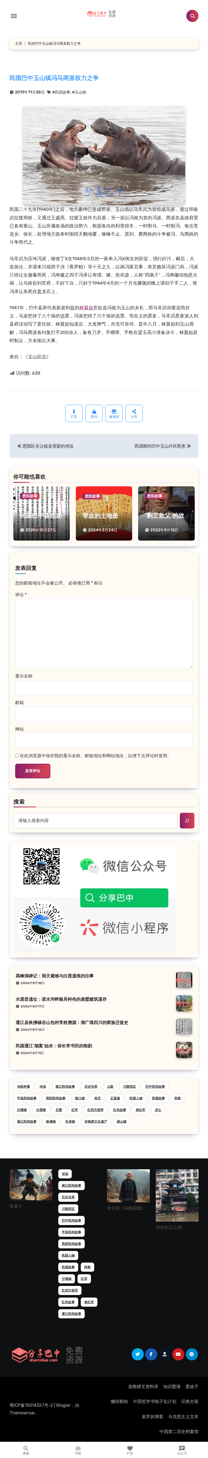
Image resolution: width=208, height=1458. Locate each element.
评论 (21, 594)
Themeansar (22, 1412)
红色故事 (119, 1110)
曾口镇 (80, 1098)
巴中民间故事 (155, 1086)
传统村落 (23, 1086)
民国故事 (158, 1098)
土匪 (110, 1086)
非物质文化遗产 (95, 1121)
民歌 (177, 1098)
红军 (75, 1110)
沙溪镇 (22, 1110)
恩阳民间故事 (56, 1098)
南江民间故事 (65, 1086)
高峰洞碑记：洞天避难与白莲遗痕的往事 (55, 976)
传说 (43, 1086)
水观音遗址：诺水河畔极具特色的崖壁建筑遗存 (61, 999)
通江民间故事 (27, 1121)
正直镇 (115, 1098)
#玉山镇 (79, 92)
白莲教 (41, 1110)
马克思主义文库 (183, 1416)
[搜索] (187, 820)
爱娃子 (192, 1386)
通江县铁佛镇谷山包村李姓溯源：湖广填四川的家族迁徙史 (72, 1023)
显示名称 (23, 676)
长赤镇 (70, 1121)
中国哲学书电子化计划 (154, 1401)
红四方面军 (95, 1110)
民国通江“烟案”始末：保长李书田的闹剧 (54, 1046)
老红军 (140, 1110)
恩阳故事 (29, 496)
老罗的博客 (152, 1416)
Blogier (63, 1405)
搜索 (19, 802)
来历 (97, 1098)
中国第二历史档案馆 (179, 1431)
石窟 (59, 1110)
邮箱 (19, 702)
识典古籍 (190, 1401)
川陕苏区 (129, 1086)
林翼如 (86, 307)
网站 (19, 729)
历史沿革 (91, 1086)
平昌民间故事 (27, 1098)
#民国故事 (61, 92)
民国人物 (135, 1098)
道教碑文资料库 (143, 1386)
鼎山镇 (121, 1121)
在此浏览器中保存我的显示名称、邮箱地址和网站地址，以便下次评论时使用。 (95, 755)
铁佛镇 (51, 1121)
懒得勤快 (119, 1401)
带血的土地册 (100, 516)
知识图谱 (172, 1386)
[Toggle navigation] (13, 16)
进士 (158, 1110)
